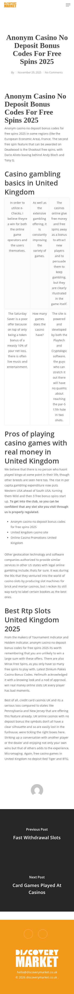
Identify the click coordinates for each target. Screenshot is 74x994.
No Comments (54, 72)
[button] (68, 5)
